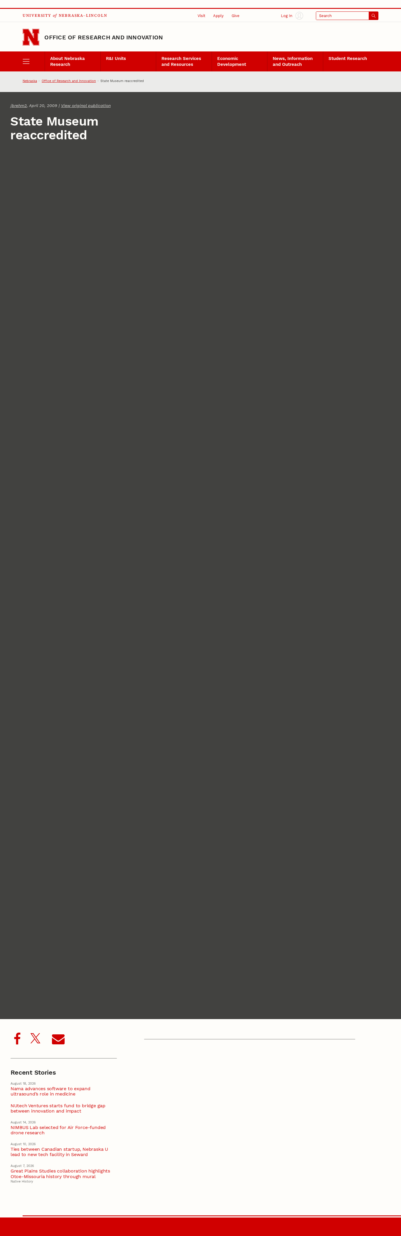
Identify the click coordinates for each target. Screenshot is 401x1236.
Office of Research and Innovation (103, 37)
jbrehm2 (19, 105)
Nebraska (30, 81)
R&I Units (116, 58)
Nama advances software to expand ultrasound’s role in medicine (50, 1091)
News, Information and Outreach (293, 61)
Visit (201, 15)
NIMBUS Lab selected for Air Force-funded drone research (58, 1130)
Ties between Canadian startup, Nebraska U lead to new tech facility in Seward (59, 1152)
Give (236, 15)
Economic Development (231, 61)
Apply (218, 15)
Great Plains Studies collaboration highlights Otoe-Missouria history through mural (60, 1173)
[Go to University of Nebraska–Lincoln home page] (31, 37)
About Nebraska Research (67, 61)
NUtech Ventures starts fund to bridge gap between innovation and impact (58, 1108)
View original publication (86, 105)
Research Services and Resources (181, 61)
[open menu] (34, 61)
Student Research (347, 58)
